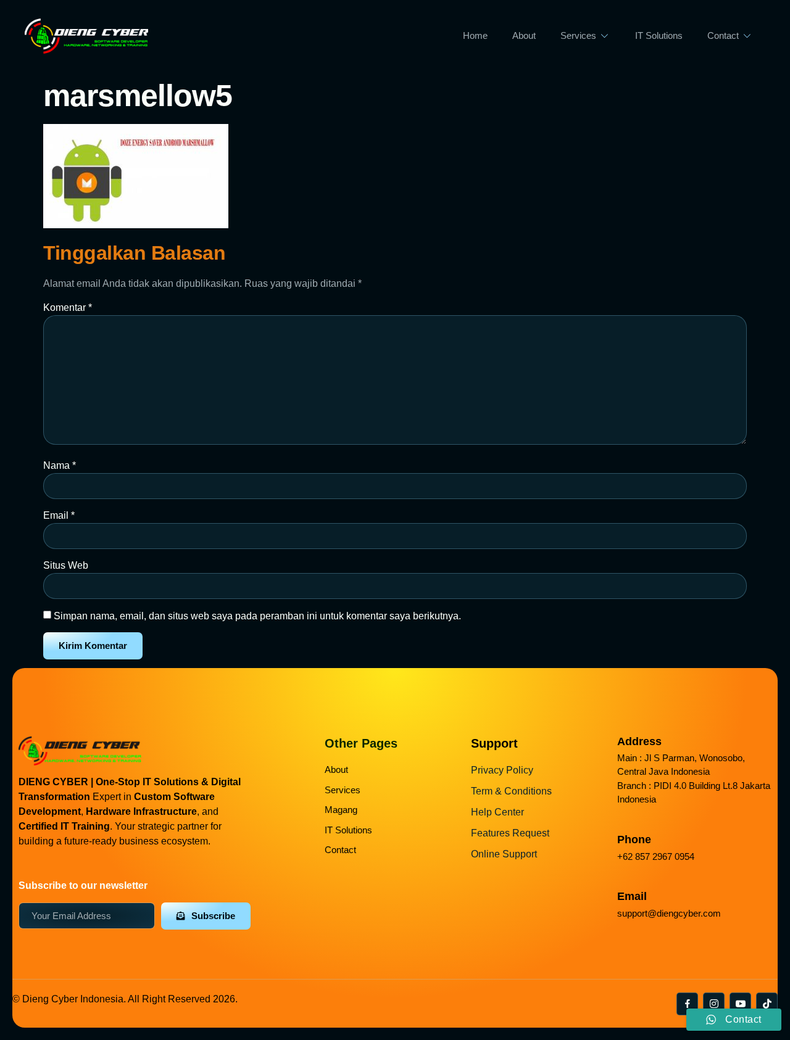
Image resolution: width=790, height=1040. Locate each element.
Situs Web (65, 565)
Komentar (67, 307)
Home (475, 35)
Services (578, 35)
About (524, 35)
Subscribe (213, 915)
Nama (59, 465)
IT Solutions (659, 35)
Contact (723, 35)
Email (59, 515)
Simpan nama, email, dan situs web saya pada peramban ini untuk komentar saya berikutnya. (257, 616)
